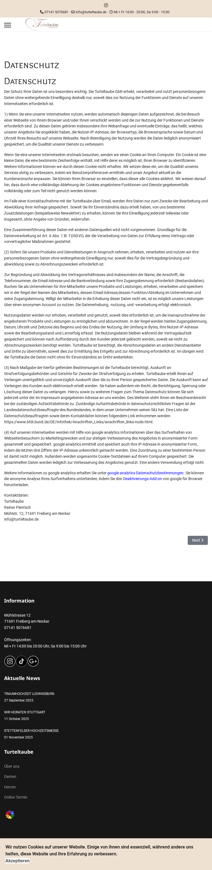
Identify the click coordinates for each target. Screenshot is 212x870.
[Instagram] (106, 5)
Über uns (11, 766)
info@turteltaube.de (91, 12)
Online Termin (15, 797)
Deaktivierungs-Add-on (142, 479)
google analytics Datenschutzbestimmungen (145, 473)
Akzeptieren (18, 860)
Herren (10, 787)
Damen (10, 776)
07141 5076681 (56, 12)
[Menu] (7, 25)
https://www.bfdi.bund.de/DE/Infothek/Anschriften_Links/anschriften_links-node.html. (78, 422)
